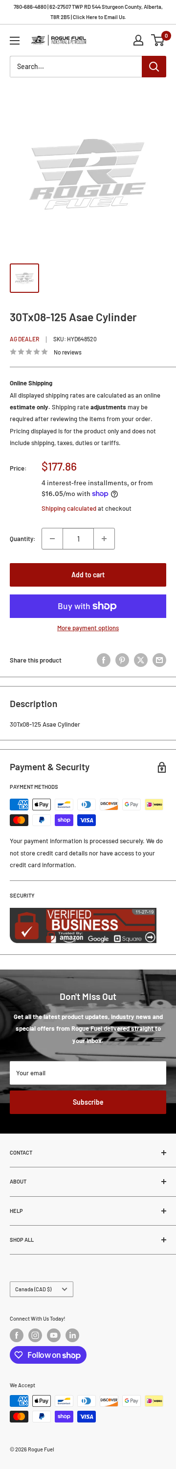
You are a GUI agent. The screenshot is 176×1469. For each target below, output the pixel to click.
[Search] (154, 66)
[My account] (138, 40)
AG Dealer (24, 338)
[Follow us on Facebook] (16, 1335)
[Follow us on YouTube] (54, 1335)
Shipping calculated (69, 508)
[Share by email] (159, 660)
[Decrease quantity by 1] (52, 538)
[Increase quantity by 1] (104, 538)
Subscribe (88, 1102)
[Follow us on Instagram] (35, 1335)
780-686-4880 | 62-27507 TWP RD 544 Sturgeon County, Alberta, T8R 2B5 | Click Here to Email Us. (88, 11)
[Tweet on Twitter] (141, 660)
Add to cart (88, 574)
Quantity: (23, 539)
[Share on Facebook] (103, 660)
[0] (158, 40)
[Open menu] (15, 41)
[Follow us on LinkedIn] (72, 1335)
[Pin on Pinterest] (122, 660)
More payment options (88, 628)
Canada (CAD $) (33, 1289)
